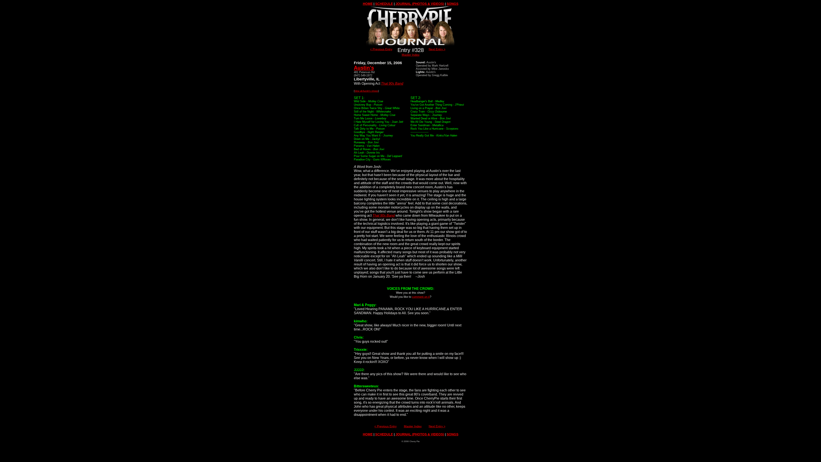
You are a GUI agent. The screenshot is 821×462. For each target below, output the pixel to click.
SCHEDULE (384, 4)
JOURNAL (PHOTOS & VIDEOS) (420, 4)
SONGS (452, 4)
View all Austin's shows (366, 91)
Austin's (364, 68)
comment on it (421, 296)
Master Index (410, 54)
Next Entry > (437, 49)
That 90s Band (392, 83)
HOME (368, 4)
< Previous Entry (381, 49)
